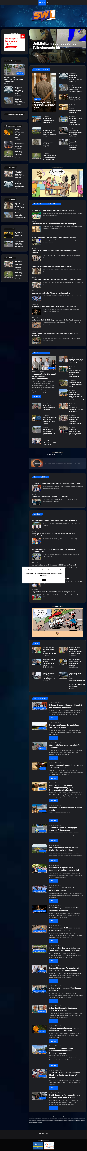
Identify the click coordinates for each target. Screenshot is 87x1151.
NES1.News (58, 1136)
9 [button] (44, 55)
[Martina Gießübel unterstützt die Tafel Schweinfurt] (36, 406)
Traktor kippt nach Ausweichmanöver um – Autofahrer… (75, 99)
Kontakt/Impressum (43, 1133)
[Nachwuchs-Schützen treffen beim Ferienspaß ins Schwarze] (36, 215)
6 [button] (40, 55)
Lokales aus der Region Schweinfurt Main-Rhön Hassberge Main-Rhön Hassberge (50, 1118)
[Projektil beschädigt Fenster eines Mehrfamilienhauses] (63, 87)
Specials (63, 1118)
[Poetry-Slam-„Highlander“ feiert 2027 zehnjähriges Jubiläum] (36, 312)
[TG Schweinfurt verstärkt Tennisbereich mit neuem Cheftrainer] (36, 525)
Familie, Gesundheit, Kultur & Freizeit (46, 204)
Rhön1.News (41, 1136)
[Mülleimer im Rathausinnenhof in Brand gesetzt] (36, 119)
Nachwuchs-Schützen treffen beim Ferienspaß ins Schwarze (54, 210)
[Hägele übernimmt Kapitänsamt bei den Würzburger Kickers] (36, 597)
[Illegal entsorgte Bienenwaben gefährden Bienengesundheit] (63, 418)
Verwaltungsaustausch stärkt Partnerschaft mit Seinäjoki (76, 361)
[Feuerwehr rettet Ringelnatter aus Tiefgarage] (36, 142)
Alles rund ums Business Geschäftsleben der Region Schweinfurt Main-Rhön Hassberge (51, 1120)
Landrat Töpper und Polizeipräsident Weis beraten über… (49, 442)
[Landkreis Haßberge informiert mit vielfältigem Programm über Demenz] (36, 258)
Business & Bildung (40, 477)
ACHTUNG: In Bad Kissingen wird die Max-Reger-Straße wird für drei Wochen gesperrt (65, 1075)
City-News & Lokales (41, 353)
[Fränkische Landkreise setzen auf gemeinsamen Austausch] (63, 429)
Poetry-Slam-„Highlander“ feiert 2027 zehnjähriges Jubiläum (54, 306)
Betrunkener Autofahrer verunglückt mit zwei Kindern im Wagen (19, 90)
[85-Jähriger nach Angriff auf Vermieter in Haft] (44, 92)
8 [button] (42, 55)
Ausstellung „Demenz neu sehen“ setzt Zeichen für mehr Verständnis (57, 279)
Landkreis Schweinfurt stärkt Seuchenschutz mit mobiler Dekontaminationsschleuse (78, 396)
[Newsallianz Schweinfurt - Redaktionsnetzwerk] (43, 15)
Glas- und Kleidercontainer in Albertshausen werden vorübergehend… (75, 372)
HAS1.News (47, 1136)
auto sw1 (37, 110)
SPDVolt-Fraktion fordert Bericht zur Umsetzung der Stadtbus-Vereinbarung (75, 663)
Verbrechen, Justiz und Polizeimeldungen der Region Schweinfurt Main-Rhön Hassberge (41, 1116)
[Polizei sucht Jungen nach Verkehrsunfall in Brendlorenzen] (36, 156)
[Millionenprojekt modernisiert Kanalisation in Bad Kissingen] (36, 429)
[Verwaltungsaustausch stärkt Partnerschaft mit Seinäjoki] (63, 359)
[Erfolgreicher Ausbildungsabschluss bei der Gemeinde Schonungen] (36, 488)
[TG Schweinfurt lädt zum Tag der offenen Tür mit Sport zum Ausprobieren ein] (36, 557)
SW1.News (42, 2)
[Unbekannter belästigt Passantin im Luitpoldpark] (8, 235)
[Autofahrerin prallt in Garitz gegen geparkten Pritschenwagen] (63, 119)
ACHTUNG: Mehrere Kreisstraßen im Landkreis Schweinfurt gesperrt (19, 133)
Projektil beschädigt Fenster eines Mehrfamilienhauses (75, 89)
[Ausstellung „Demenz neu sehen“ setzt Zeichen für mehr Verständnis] (36, 285)
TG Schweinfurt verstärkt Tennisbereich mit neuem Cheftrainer (54, 520)
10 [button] (45, 55)
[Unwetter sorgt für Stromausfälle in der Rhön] (63, 383)
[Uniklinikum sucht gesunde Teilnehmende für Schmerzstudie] (36, 242)
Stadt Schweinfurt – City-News (69, 1118)
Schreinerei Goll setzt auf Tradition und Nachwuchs (50, 497)
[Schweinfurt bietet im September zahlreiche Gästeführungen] (36, 229)
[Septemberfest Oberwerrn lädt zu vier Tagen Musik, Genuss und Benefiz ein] (36, 340)
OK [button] (44, 580)
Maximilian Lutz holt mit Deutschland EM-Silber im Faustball (54, 565)
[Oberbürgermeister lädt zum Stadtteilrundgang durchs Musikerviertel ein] (36, 662)
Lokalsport (37, 514)
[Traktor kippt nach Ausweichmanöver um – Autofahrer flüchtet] (63, 97)
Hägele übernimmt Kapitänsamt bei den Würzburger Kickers (54, 592)
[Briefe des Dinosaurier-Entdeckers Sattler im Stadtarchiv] (63, 406)
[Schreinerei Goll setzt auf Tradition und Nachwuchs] (36, 502)
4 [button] (37, 55)
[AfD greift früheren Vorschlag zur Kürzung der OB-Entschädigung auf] (36, 675)
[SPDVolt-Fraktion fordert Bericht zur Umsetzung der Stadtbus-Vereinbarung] (63, 662)
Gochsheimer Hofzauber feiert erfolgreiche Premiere (51, 293)
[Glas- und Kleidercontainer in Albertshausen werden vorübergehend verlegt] (63, 369)
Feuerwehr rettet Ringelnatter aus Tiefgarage (48, 144)
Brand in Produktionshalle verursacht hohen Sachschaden (20, 144)
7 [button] (41, 55)
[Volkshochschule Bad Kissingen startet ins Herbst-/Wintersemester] (36, 325)
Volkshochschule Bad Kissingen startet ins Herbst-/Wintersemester (56, 320)
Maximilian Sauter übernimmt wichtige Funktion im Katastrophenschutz (44, 376)
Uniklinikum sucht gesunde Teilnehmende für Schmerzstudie (54, 237)
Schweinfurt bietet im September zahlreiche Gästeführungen (54, 224)
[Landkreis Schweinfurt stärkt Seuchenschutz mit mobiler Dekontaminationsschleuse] (63, 392)
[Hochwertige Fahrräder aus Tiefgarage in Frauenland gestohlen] (63, 142)
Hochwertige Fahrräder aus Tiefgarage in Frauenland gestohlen (73, 145)
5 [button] (38, 55)
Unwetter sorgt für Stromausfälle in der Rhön (75, 384)
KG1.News (52, 1136)
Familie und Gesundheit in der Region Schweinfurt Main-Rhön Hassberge (64, 1116)
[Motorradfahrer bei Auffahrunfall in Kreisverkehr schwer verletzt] (36, 130)
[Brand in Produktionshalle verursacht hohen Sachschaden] (8, 144)
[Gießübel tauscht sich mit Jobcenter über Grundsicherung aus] (36, 650)
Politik (36, 644)
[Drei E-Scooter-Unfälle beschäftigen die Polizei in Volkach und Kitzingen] (63, 130)
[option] (57, 46)
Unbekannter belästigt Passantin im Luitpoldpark (18, 235)
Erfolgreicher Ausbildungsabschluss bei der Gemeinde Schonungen (56, 483)
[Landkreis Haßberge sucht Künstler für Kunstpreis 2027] (36, 271)
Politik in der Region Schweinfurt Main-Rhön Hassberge (71, 1120)
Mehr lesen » (36, 396)
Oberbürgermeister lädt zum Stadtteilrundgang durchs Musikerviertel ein (49, 663)
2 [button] (34, 55)
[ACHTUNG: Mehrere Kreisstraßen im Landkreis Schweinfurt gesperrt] (8, 132)
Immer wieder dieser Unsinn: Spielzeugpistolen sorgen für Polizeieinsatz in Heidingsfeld (61, 787)
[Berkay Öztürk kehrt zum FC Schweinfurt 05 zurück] (36, 583)
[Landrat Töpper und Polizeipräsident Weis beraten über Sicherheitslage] (36, 441)
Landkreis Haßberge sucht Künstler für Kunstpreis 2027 (52, 266)
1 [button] (33, 55)
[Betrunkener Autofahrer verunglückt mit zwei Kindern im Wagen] (63, 76)
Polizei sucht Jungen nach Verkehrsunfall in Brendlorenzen (49, 157)
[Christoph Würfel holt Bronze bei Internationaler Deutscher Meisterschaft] (36, 541)
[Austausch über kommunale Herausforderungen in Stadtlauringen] (63, 650)
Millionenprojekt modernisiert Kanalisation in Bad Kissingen (19, 244)
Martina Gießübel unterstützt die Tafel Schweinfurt (49, 407)
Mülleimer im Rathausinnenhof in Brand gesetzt (49, 120)
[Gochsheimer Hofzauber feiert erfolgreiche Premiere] (36, 298)
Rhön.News (35, 1136)
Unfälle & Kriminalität (41, 69)
